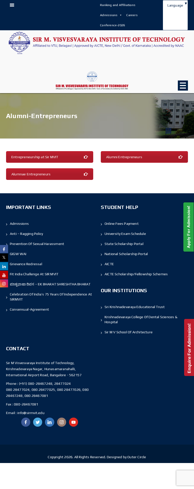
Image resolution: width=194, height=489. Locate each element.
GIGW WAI (18, 254)
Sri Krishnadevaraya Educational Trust (135, 307)
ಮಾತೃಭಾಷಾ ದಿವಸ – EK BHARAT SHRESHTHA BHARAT (50, 284)
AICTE (109, 264)
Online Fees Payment (122, 224)
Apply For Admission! (188, 227)
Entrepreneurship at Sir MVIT (34, 157)
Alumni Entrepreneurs (124, 157)
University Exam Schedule (125, 234)
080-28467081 (26, 404)
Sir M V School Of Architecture (129, 332)
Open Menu (183, 85)
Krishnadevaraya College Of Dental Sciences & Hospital (141, 319)
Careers (131, 15)
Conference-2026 (112, 25)
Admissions (108, 15)
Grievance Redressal (26, 264)
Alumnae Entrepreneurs (31, 174)
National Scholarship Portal (126, 254)
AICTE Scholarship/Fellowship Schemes (136, 274)
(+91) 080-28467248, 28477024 (45, 384)
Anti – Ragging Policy (26, 234)
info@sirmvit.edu (30, 413)
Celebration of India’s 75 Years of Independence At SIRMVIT (51, 296)
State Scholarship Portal (124, 244)
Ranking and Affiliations (117, 5)
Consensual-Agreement (29, 309)
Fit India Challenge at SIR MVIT (34, 274)
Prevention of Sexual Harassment (37, 244)
